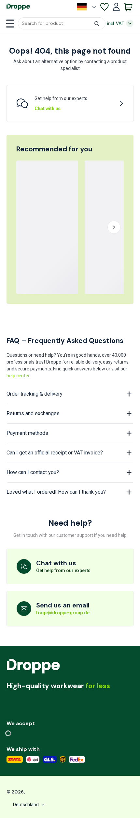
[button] (61, 23)
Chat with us (48, 108)
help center (18, 375)
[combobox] (61, 23)
